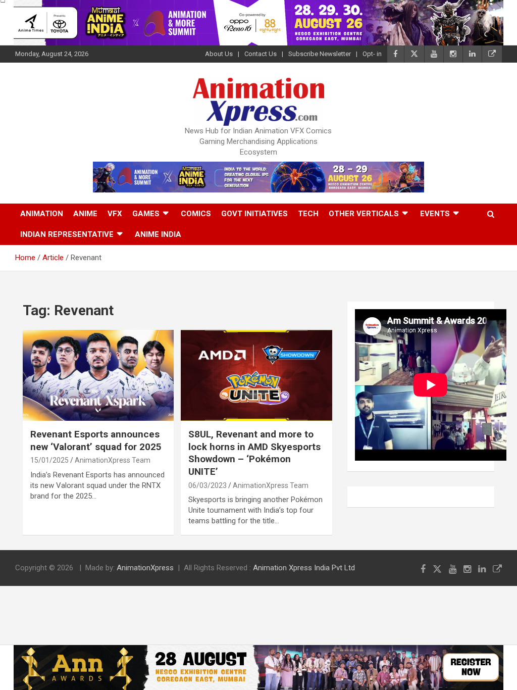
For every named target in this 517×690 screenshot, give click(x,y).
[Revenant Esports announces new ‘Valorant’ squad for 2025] (98, 375)
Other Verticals (364, 213)
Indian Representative (67, 234)
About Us (219, 54)
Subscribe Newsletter (319, 54)
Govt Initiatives (254, 213)
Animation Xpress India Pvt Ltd (304, 567)
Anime (85, 213)
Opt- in (372, 54)
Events (435, 213)
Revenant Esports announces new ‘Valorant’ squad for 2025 (96, 440)
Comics (196, 213)
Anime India (158, 234)
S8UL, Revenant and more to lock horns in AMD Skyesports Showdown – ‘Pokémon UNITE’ (254, 452)
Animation (41, 213)
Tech (308, 213)
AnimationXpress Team (112, 460)
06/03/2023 (207, 485)
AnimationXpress (145, 567)
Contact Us (260, 54)
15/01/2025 (49, 460)
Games (146, 213)
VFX (115, 213)
